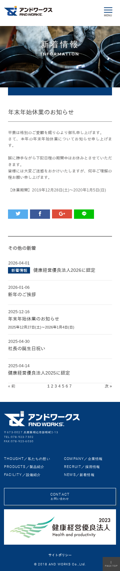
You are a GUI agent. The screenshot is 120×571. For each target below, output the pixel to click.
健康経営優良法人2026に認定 (64, 270)
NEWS (79, 475)
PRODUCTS (24, 467)
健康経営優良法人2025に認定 (39, 373)
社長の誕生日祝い (26, 348)
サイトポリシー (60, 555)
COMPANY (83, 459)
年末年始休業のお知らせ (33, 319)
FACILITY (22, 475)
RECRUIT (82, 467)
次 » (108, 386)
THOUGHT (27, 459)
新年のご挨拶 (22, 294)
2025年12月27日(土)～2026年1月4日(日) (41, 327)
